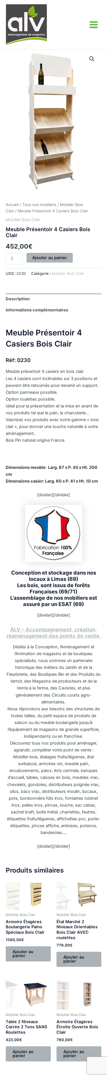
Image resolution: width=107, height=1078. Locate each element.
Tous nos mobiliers (39, 204)
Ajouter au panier (49, 257)
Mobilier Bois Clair (23, 219)
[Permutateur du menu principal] (93, 24)
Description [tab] (18, 298)
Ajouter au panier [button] (23, 954)
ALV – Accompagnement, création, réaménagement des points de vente (53, 632)
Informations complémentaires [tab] (37, 310)
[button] (92, 59)
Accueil (12, 204)
